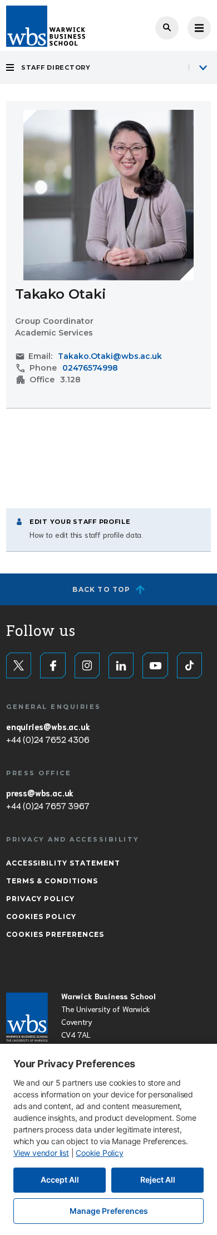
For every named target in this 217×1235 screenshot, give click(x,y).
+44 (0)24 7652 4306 (47, 739)
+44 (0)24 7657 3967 (47, 805)
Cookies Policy (41, 916)
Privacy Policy (40, 898)
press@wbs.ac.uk (39, 792)
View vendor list (41, 1153)
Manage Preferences (109, 1210)
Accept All (60, 1179)
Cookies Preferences (55, 934)
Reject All (157, 1179)
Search (167, 28)
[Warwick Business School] (45, 26)
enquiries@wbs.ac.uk (48, 726)
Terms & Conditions (52, 881)
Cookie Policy (99, 1153)
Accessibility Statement (63, 863)
